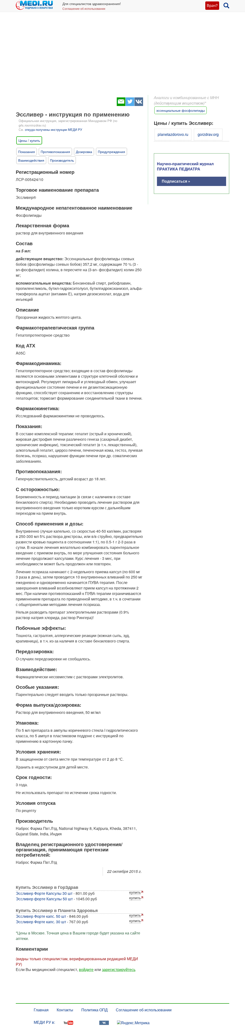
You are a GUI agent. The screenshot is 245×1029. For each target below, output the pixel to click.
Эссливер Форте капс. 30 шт (41, 921)
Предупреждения (111, 151)
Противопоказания (55, 151)
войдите (86, 969)
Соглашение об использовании (83, 8)
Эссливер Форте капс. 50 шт (41, 916)
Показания (26, 151)
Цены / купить (29, 140)
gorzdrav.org (208, 134)
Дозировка (84, 151)
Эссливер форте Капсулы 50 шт (44, 899)
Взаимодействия (31, 160)
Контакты (65, 1010)
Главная (41, 1010)
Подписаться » (176, 181)
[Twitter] (129, 104)
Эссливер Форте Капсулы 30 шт (44, 893)
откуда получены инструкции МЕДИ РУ (53, 129)
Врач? (212, 5)
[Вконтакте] (138, 104)
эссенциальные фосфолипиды (180, 110)
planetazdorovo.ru (173, 134)
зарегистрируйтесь (118, 969)
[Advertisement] (122, 57)
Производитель (62, 160)
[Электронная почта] (121, 104)
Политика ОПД (94, 1010)
